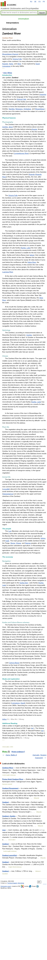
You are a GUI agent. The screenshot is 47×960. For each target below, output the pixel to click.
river (5, 73)
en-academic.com (9, 3)
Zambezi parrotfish (9, 855)
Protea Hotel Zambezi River (12, 779)
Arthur (4, 719)
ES (40, 2)
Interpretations (12, 23)
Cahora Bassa (14, 663)
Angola (34, 129)
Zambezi (5, 802)
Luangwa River (7, 272)
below (32, 255)
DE (35, 2)
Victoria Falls (17, 59)
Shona (12, 543)
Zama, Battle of (11, 755)
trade (7, 541)
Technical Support (12, 883)
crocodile (6, 489)
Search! (42, 13)
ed (32, 728)
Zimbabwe (27, 109)
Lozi (9, 531)
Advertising (21, 883)
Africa (9, 73)
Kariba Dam (24, 583)
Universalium (23, 19)
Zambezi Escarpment (10, 788)
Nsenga (28, 543)
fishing (43, 538)
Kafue (11, 64)
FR (44, 2)
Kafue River (32, 262)
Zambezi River (7, 768)
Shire (19, 64)
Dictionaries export (6, 886)
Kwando (5, 64)
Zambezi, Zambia (8, 816)
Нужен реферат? (18, 752)
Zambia (5, 127)
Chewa (18, 543)
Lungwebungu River (21, 153)
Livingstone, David (18, 703)
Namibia (12, 109)
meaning (43, 94)
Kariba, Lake (25, 248)
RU (31, 2)
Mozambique (39, 109)
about (11, 127)
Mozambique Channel (10, 54)
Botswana (19, 109)
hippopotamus (8, 494)
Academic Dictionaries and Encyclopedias (20, 8)
